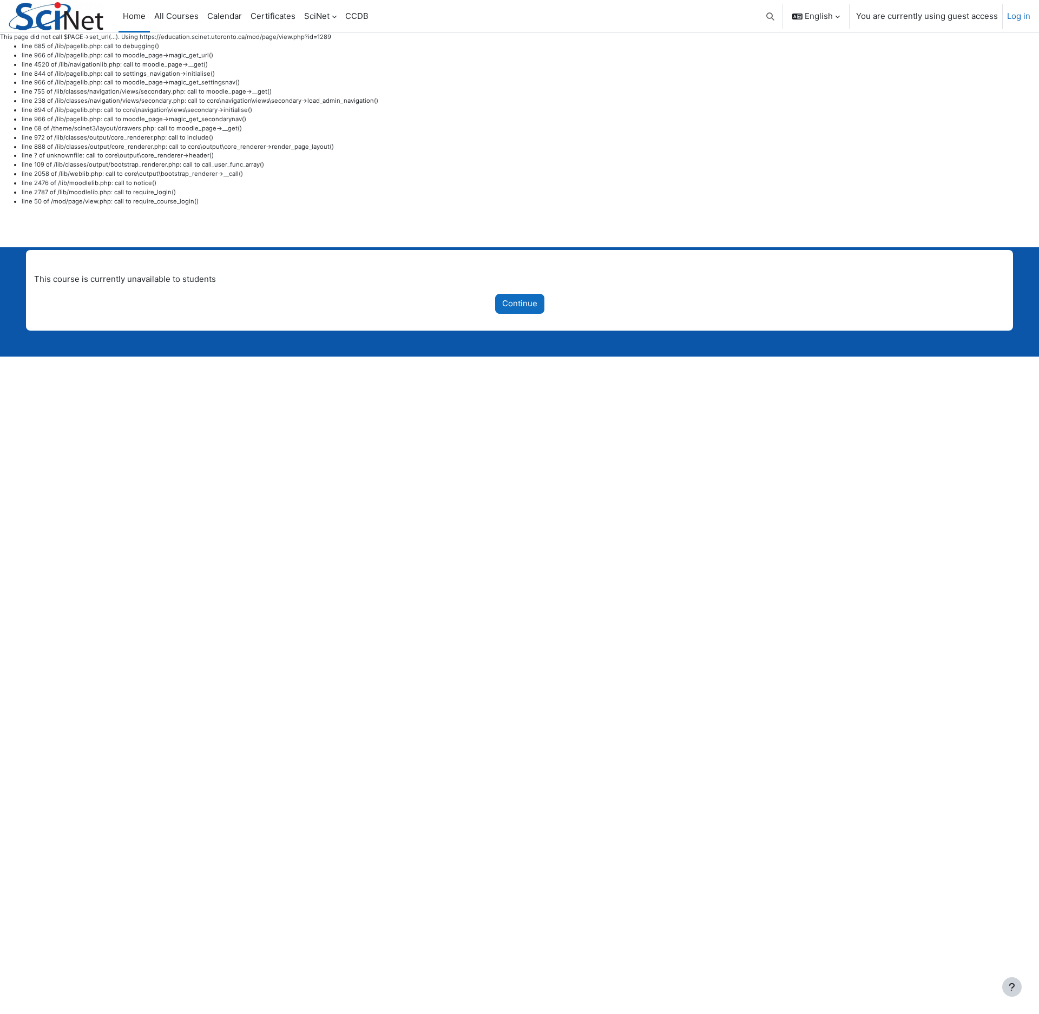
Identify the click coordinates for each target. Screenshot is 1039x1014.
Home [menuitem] (134, 16)
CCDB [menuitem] (357, 16)
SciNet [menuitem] (317, 16)
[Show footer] (1012, 987)
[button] (771, 16)
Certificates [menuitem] (273, 16)
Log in (1018, 16)
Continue (519, 303)
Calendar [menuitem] (224, 16)
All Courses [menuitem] (176, 16)
